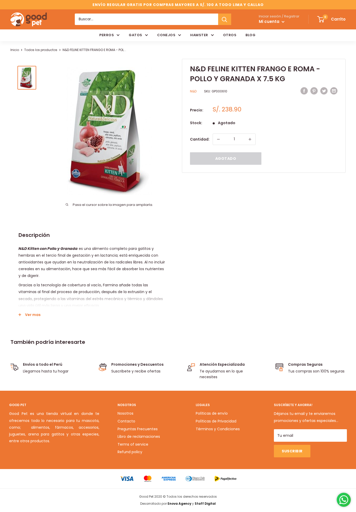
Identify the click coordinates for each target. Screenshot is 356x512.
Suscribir (292, 451)
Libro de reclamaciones (139, 436)
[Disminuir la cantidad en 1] (218, 139)
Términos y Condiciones (218, 429)
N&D (193, 91)
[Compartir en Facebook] (304, 90)
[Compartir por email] (333, 90)
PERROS (106, 35)
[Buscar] (224, 19)
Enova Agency (179, 503)
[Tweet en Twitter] (324, 90)
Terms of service (133, 444)
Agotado (225, 158)
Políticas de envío (212, 413)
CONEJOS (166, 35)
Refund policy (130, 451)
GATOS (135, 35)
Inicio (14, 50)
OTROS (230, 35)
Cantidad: (200, 139)
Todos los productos (40, 50)
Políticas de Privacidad (216, 421)
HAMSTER (199, 35)
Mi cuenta (269, 21)
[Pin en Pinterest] (314, 90)
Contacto (126, 421)
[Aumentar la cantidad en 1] (249, 139)
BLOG (250, 35)
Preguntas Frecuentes (138, 429)
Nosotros (125, 413)
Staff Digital (205, 503)
